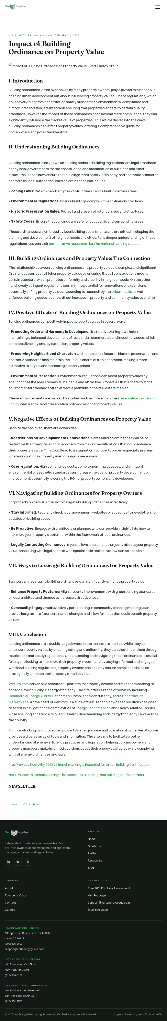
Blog (91, 867)
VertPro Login (97, 895)
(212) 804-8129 (13, 975)
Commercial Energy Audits (30, 696)
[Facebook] (18, 862)
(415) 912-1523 (13, 1001)
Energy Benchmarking (93, 708)
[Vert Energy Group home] (15, 7)
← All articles (20, 35)
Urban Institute (123, 291)
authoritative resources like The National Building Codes (93, 243)
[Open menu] (157, 7)
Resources (95, 860)
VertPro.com (19, 684)
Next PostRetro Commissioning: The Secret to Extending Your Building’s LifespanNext (76, 774)
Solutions (94, 846)
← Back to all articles (24, 804)
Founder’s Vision (16, 895)
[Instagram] (27, 862)
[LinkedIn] (8, 862)
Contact (10, 902)
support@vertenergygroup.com (109, 902)
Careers (10, 910)
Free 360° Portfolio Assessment (109, 888)
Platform (93, 853)
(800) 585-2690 (98, 910)
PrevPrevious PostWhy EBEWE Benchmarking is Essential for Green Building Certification (79, 764)
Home (92, 839)
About (9, 888)
